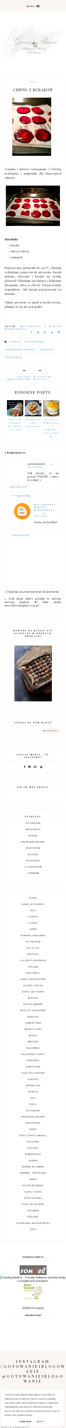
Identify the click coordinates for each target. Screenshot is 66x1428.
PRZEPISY (47, 349)
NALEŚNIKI (33, 1047)
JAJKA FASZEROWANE (33, 979)
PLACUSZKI (33, 1110)
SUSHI (33, 1179)
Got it (40, 1422)
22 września (41, 514)
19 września (40, 465)
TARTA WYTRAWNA (33, 1204)
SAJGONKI (33, 1141)
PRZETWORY (33, 847)
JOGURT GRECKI (33, 985)
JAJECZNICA (33, 972)
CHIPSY (15, 341)
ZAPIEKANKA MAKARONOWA (33, 1222)
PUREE (33, 1129)
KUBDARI (32, 1016)
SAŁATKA (32, 1147)
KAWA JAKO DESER (33, 991)
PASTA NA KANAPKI (33, 1072)
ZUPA (33, 1229)
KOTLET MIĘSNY (33, 1004)
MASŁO (33, 1035)
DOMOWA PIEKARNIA (33, 935)
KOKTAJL (33, 997)
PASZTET (32, 1079)
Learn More (25, 1422)
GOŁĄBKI (32, 966)
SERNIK (33, 1160)
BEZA (33, 910)
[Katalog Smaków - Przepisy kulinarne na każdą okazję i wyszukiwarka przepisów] (33, 1281)
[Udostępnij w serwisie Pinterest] (59, 333)
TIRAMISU (33, 1210)
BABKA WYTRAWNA (33, 904)
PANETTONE (33, 1066)
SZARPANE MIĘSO (33, 1185)
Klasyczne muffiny (43, 378)
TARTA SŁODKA (33, 1197)
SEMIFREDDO (33, 1154)
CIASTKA (33, 916)
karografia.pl (55, 1426)
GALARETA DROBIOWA (33, 960)
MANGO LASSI (33, 1029)
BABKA (33, 897)
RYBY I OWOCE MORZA (33, 1135)
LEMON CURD (33, 1022)
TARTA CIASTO (33, 1191)
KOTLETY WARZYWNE (33, 1010)
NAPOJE (33, 835)
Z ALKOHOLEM (33, 866)
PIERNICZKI (33, 1085)
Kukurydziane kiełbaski (33, 423)
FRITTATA (33, 954)
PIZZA (33, 1104)
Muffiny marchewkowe (19, 378)
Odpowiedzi (22, 495)
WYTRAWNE (14, 357)
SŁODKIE (33, 854)
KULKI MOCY (33, 829)
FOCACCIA (33, 947)
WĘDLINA (33, 1216)
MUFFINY (33, 1041)
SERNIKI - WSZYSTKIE (33, 1172)
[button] (33, 5)
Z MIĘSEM (33, 873)
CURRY (33, 929)
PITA (33, 1097)
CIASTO (33, 922)
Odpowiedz (18, 487)
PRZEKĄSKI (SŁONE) (20, 349)
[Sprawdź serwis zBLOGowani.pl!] (33, 1308)
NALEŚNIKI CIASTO (33, 1054)
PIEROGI (33, 1091)
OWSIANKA (33, 1060)
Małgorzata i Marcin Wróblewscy (45, 507)
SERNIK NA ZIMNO (33, 1166)
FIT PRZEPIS (34, 341)
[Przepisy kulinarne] (33, 1299)
